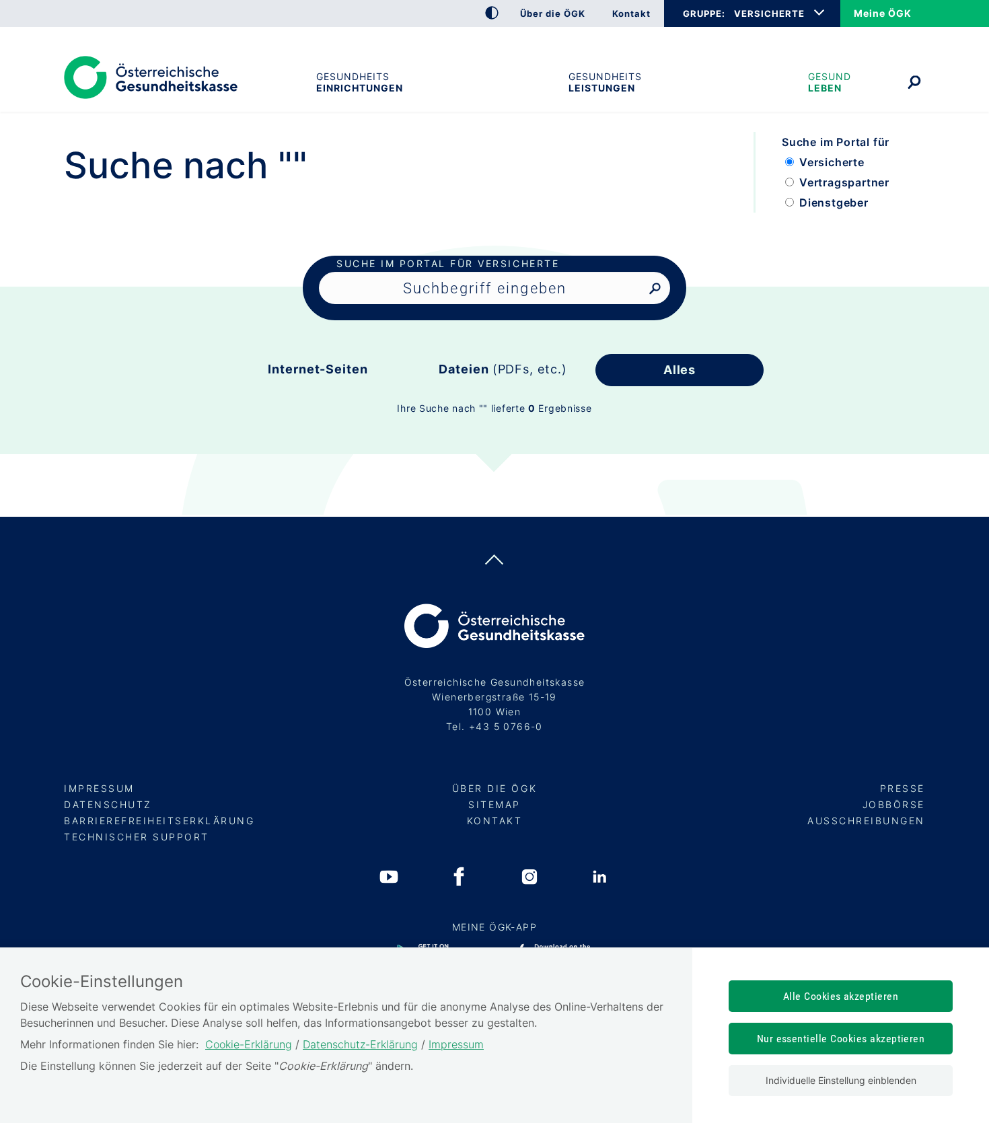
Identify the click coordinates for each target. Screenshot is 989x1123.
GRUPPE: (703, 13)
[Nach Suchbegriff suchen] (655, 289)
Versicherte (832, 162)
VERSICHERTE (769, 13)
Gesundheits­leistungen (605, 82)
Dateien (502, 369)
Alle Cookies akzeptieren (841, 996)
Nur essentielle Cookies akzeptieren (841, 1038)
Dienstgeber (834, 202)
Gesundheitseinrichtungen (359, 82)
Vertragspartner (844, 182)
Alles (679, 370)
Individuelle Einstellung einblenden (841, 1080)
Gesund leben (829, 82)
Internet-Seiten (318, 369)
